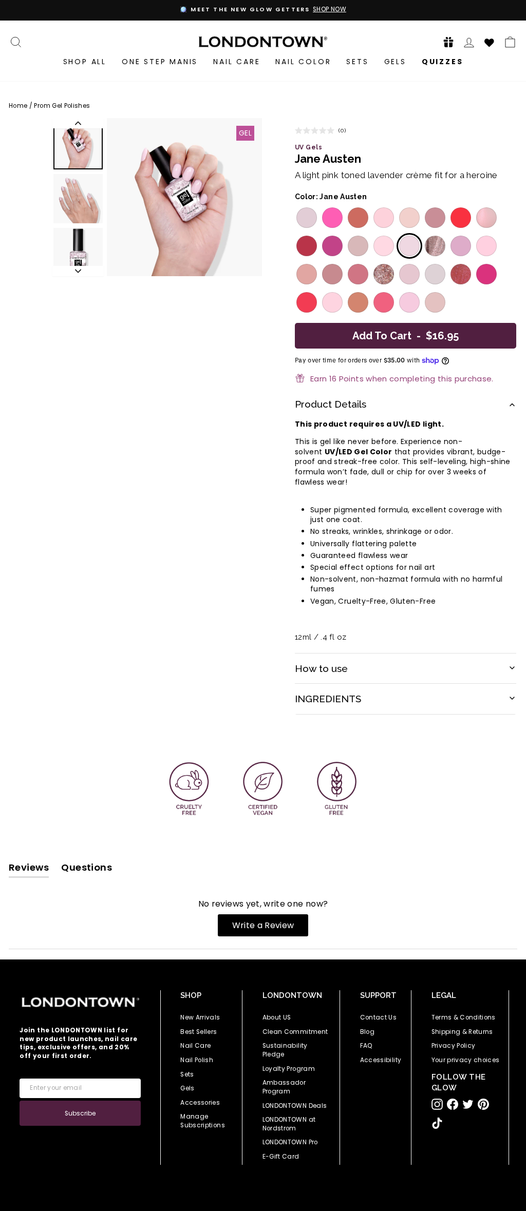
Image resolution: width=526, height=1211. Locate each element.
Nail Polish (196, 1060)
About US (276, 1017)
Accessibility (381, 1060)
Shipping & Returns (462, 1032)
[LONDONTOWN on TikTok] (437, 1123)
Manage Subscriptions (202, 1120)
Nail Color (303, 61)
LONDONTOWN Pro (290, 1142)
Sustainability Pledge (285, 1050)
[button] (445, 42)
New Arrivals (200, 1017)
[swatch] (305, 217)
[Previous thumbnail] (78, 123)
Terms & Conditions (463, 1017)
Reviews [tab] (29, 869)
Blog (367, 1032)
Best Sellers (198, 1032)
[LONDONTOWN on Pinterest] (483, 1104)
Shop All (84, 61)
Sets (357, 61)
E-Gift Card (280, 1156)
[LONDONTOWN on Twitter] (468, 1104)
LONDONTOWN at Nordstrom (289, 1124)
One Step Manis (160, 61)
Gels (395, 61)
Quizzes (442, 61)
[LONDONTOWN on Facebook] (452, 1104)
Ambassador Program (284, 1087)
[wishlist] (489, 41)
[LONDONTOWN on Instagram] (437, 1104)
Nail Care (236, 61)
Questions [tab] (86, 869)
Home (18, 106)
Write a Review (270, 927)
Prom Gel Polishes (62, 106)
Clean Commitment (295, 1032)
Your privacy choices (465, 1060)
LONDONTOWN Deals (294, 1106)
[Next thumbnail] (78, 271)
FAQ (366, 1046)
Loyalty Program (288, 1069)
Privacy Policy (453, 1046)
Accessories (200, 1103)
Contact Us (378, 1017)
